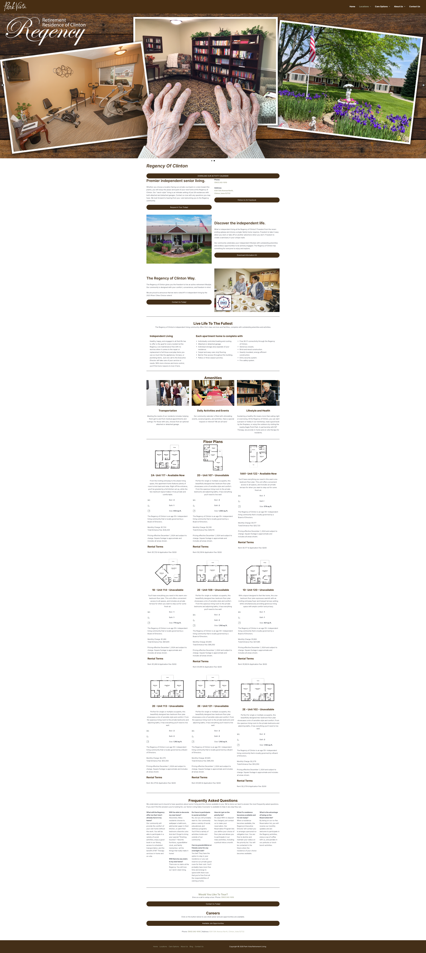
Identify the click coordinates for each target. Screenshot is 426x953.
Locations (364, 6)
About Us (398, 6)
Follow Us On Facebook (247, 200)
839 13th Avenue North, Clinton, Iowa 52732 (226, 931)
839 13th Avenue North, (223, 190)
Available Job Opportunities (213, 923)
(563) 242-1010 (220, 182)
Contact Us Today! (179, 302)
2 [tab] (214, 160)
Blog (191, 946)
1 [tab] (211, 160)
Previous (2, 85)
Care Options (381, 6)
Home (352, 6)
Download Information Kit (247, 255)
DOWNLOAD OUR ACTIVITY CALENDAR (213, 176)
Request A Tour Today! (179, 207)
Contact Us (414, 6)
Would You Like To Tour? (213, 894)
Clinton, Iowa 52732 (222, 193)
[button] (370, 6)
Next (423, 85)
